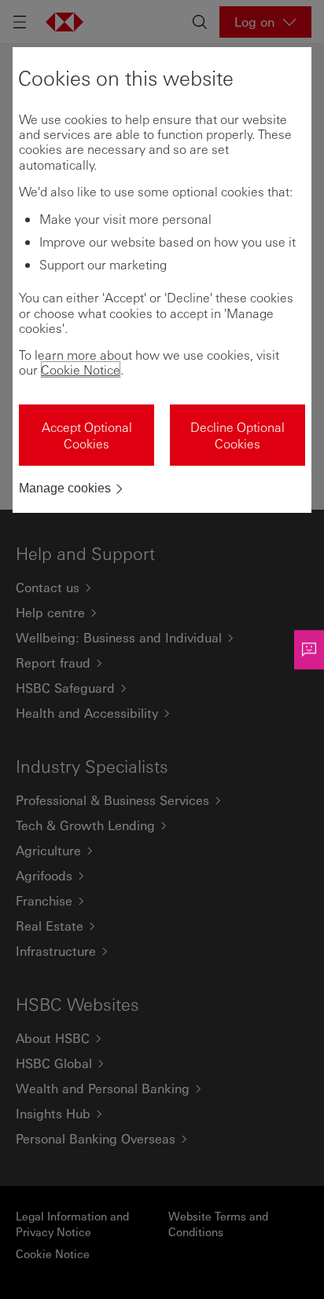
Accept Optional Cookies (87, 435)
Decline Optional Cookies (237, 435)
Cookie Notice (80, 369)
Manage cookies (65, 488)
